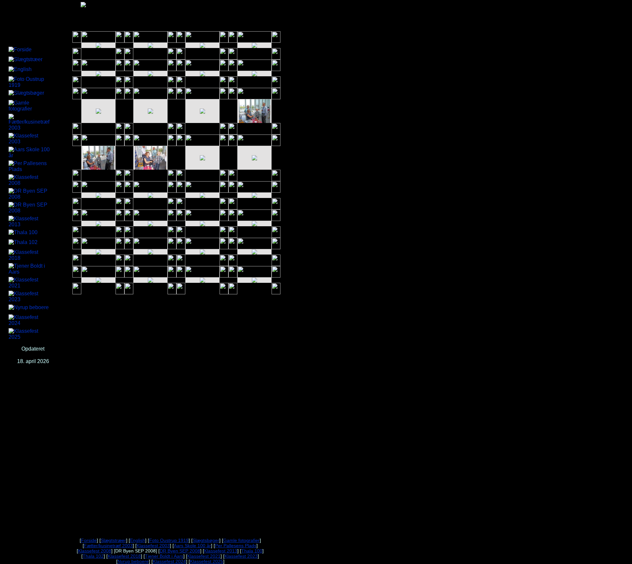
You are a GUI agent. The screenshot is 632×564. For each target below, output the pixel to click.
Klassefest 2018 (124, 556)
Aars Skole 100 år (192, 545)
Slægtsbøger (206, 540)
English (137, 540)
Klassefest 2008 (94, 550)
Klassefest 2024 (169, 561)
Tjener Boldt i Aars (164, 556)
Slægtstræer (113, 540)
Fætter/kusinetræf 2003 (108, 545)
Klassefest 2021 (204, 556)
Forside (89, 540)
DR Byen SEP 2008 (180, 550)
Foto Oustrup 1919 (169, 540)
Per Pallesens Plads (235, 545)
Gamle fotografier (241, 540)
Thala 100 (251, 550)
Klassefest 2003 (153, 545)
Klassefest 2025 (206, 561)
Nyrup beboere (133, 561)
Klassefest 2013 (220, 550)
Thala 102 (93, 556)
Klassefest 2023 (241, 556)
